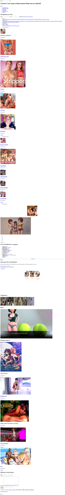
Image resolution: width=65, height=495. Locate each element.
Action (13, 19)
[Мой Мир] (29, 271)
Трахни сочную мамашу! (32, 216)
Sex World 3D (3, 198)
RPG (33, 19)
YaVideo (6, 491)
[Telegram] (38, 271)
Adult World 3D (3, 176)
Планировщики (37, 21)
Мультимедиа (31, 21)
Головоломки (22, 19)
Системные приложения (6, 22)
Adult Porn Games (5, 8)
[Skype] (36, 271)
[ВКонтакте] (26, 271)
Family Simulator (4, 187)
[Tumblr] (32, 271)
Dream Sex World (4, 144)
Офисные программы (58, 21)
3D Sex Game (9, 19)
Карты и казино (17, 19)
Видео (9, 25)
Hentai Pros (2, 131)
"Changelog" (3, 268)
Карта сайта (17, 25)
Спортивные (30, 19)
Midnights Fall (3, 396)
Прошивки (9, 21)
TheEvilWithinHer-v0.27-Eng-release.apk (7, 266)
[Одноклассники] (28, 271)
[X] (31, 271)
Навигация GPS (42, 21)
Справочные (13, 22)
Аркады (26, 19)
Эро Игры (4, 9)
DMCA (3, 491)
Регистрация (30, 16)
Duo (1, 466)
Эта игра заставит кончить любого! (37, 278)
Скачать (1, 39)
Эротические (4, 19)
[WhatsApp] (35, 271)
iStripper (2, 89)
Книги (3, 25)
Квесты (40, 19)
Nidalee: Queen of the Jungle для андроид (9, 423)
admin (6, 246)
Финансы (17, 22)
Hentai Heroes (3, 165)
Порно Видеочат (5, 7)
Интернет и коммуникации (16, 21)
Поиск (3, 12)
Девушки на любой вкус (5, 35)
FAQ (11, 25)
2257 (1, 491)
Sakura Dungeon (4, 373)
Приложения (4, 21)
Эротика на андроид (11, 489)
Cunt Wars (2, 110)
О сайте (13, 25)
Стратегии (47, 19)
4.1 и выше (8, 251)
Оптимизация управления (49, 21)
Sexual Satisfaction (4, 443)
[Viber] (34, 271)
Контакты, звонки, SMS (25, 21)
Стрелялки (43, 19)
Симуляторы (36, 19)
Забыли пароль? (25, 16)
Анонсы (6, 25)
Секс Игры (4, 10)
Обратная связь (5, 11)
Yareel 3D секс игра (4, 56)
